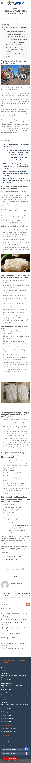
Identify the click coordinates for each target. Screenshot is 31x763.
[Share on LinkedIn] (23, 569)
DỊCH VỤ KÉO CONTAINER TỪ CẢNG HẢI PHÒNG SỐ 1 (14, 615)
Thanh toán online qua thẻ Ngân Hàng (12, 749)
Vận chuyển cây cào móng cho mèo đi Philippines (13, 629)
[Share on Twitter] (14, 569)
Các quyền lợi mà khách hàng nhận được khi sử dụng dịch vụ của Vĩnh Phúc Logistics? (16, 49)
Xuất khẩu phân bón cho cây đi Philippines (14, 619)
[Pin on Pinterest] (20, 569)
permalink (15, 576)
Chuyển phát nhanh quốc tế (9, 731)
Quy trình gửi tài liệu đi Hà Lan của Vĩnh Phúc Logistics (15, 32)
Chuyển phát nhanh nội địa (9, 728)
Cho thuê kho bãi (7, 739)
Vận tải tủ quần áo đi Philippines (11, 633)
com (26, 525)
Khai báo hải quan (7, 742)
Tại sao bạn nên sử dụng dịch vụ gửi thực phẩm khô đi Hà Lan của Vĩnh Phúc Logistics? (16, 44)
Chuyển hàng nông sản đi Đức (12, 556)
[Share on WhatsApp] (8, 569)
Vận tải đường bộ (7, 721)
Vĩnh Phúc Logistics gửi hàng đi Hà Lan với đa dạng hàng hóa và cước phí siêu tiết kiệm (18, 36)
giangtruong (23, 18)
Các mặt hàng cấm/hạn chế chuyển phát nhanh (17, 40)
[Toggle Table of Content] (26, 25)
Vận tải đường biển (7, 715)
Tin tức (15, 8)
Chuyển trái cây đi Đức (10, 559)
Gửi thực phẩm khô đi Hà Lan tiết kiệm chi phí (15, 28)
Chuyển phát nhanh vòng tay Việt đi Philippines (12, 624)
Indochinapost (19, 525)
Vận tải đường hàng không (9, 718)
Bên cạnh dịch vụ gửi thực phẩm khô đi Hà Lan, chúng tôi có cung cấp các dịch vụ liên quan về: (17, 54)
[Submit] (28, 604)
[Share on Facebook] (11, 569)
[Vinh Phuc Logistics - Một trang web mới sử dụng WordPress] (15, 3)
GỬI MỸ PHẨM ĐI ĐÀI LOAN (14, 648)
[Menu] (2, 3)
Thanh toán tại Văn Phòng (8, 753)
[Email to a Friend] (17, 569)
